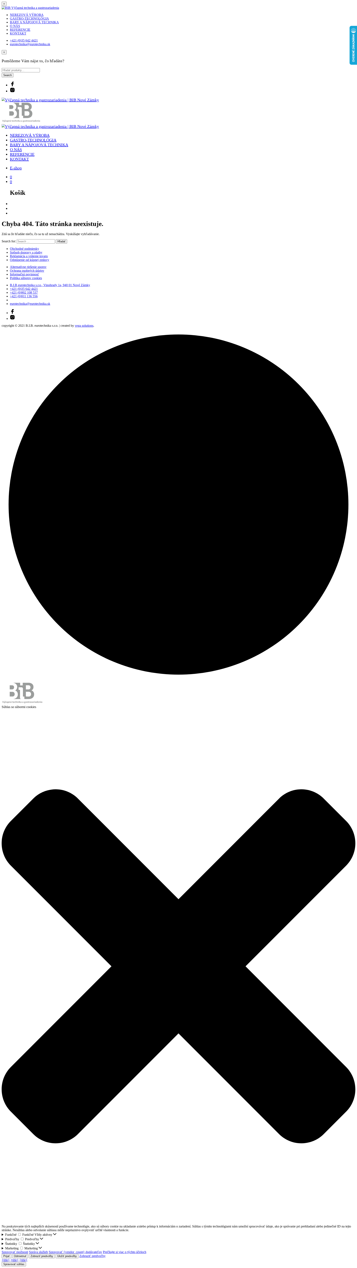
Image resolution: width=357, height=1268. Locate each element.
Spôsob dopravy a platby (26, 252)
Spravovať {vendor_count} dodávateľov (75, 1252)
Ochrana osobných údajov (27, 270)
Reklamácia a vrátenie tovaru (29, 256)
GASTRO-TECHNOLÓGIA (29, 18)
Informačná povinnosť (24, 274)
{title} (6, 1260)
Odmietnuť (20, 1256)
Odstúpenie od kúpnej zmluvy (29, 260)
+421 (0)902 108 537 (24, 292)
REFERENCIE (20, 29)
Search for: (9, 241)
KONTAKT (18, 33)
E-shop (16, 168)
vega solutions (84, 325)
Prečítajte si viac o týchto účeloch (124, 1252)
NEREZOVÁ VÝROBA (27, 15)
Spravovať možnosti (15, 1252)
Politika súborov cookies (26, 278)
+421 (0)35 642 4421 (24, 40)
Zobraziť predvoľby (42, 1256)
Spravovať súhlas (13, 1264)
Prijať (6, 1256)
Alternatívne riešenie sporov (28, 267)
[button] (178, 967)
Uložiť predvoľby (67, 1256)
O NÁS (15, 26)
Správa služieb (38, 1252)
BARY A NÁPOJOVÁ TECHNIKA (34, 22)
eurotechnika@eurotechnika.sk (30, 44)
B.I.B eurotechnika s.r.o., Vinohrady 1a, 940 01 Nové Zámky (50, 285)
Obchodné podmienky (24, 248)
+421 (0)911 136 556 (24, 296)
